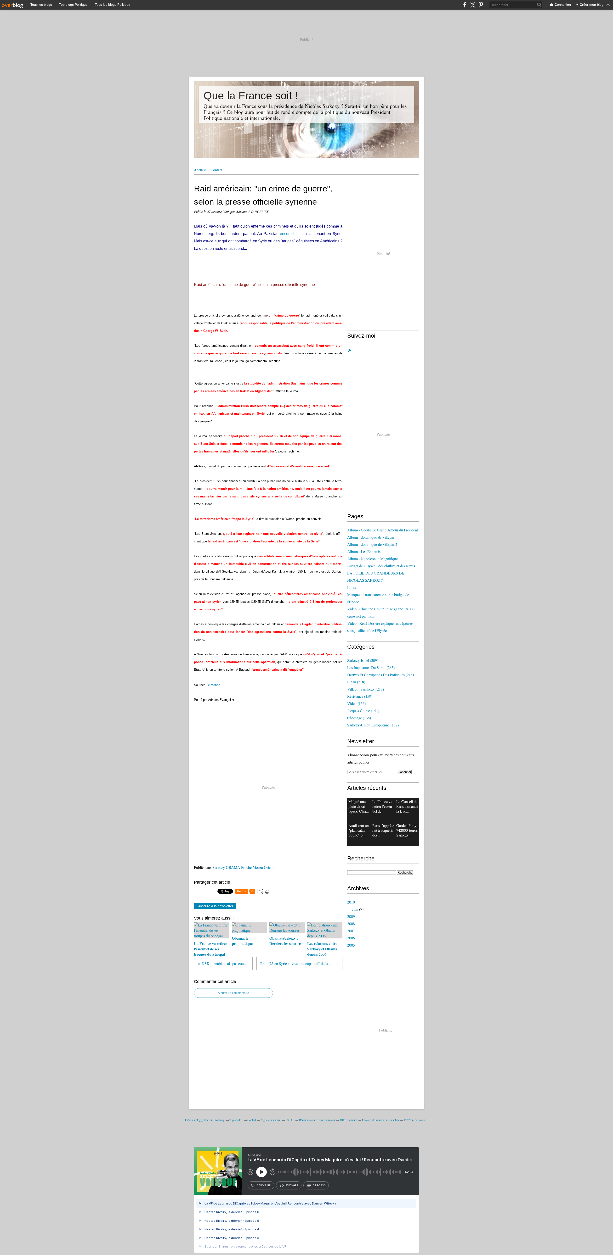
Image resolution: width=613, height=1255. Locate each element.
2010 (351, 901)
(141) (363, 710)
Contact (216, 169)
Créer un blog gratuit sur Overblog (204, 1120)
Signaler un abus (271, 1120)
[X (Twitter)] (473, 4)
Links (351, 587)
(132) (373, 724)
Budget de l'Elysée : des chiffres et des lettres (381, 565)
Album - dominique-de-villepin (370, 537)
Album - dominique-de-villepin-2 (372, 544)
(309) (362, 660)
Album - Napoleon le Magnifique (372, 558)
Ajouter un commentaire (233, 993)
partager (291, 1185)
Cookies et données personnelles (380, 1120)
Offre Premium (348, 1120)
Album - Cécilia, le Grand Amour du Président (382, 529)
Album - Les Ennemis (363, 551)
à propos (319, 1185)
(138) (359, 717)
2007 (351, 930)
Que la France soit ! (251, 95)
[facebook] (465, 4)
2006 (351, 937)
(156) (356, 703)
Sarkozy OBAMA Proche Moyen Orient (242, 867)
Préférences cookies (415, 1120)
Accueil (200, 169)
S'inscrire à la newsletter (214, 906)
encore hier (290, 234)
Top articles (235, 1120)
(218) (380, 674)
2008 (351, 923)
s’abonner (264, 1185)
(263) (371, 667)
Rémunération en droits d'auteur (317, 1120)
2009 (351, 916)
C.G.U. (290, 1120)
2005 (351, 945)
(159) (359, 696)
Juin (355, 909)
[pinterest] (481, 4)
